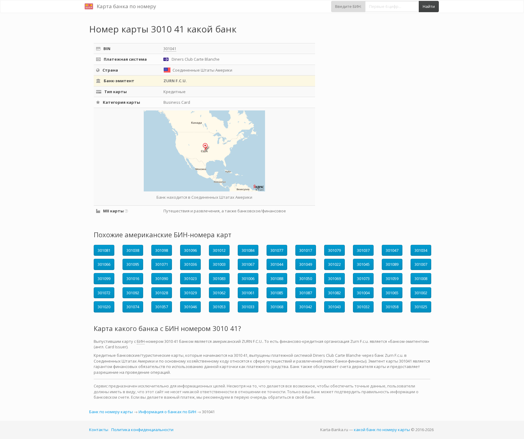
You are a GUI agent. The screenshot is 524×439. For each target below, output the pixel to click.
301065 (392, 292)
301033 (248, 306)
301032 (363, 306)
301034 (421, 250)
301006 (248, 278)
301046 (190, 306)
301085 (276, 292)
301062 (219, 292)
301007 (421, 264)
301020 (104, 306)
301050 (305, 278)
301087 (305, 292)
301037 (363, 250)
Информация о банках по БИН (167, 411)
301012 (219, 250)
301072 (104, 292)
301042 (305, 306)
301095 (132, 264)
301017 (305, 250)
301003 (219, 264)
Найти (429, 6)
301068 (276, 306)
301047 (392, 250)
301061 (248, 292)
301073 (363, 278)
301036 (190, 264)
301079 (334, 250)
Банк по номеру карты (111, 411)
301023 (190, 278)
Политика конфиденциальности (142, 429)
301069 (334, 278)
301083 (219, 278)
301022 (334, 264)
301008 (421, 278)
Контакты (98, 429)
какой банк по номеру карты (382, 429)
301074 (132, 306)
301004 (363, 292)
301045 (363, 264)
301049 (305, 264)
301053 (219, 306)
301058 (392, 306)
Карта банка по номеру (126, 6)
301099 (104, 278)
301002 (421, 292)
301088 (276, 278)
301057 (161, 306)
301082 (334, 292)
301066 (104, 264)
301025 (421, 306)
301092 (132, 292)
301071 (161, 264)
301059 (392, 278)
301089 (392, 264)
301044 (276, 264)
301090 (161, 278)
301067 (248, 264)
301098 (161, 250)
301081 (104, 250)
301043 (334, 306)
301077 (276, 250)
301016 (132, 278)
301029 (190, 292)
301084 (248, 250)
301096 (190, 250)
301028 (161, 292)
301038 (132, 250)
